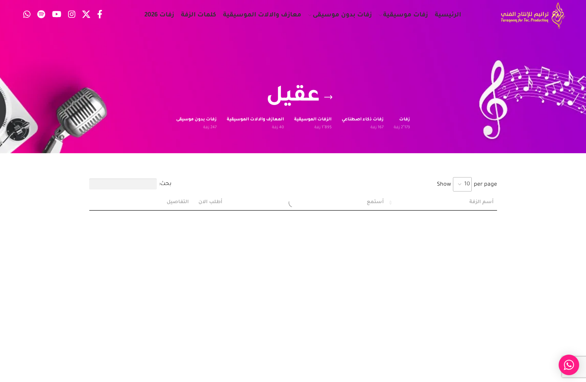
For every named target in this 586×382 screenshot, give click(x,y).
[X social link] (86, 15)
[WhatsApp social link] (27, 15)
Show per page (467, 185)
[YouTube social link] (57, 15)
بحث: (165, 184)
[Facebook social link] (100, 15)
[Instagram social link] (72, 15)
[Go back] (328, 97)
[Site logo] (533, 16)
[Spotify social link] (41, 15)
